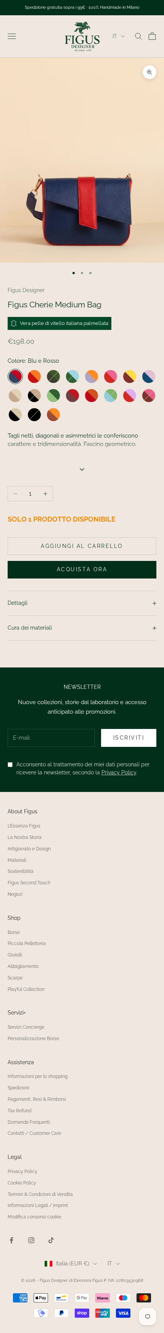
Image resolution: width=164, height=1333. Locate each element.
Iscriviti (129, 738)
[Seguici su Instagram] (31, 1240)
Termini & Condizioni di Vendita (40, 1194)
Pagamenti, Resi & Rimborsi (37, 1099)
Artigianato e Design (29, 849)
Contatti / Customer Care (34, 1133)
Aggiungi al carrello (82, 546)
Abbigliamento (23, 966)
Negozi (15, 894)
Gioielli (15, 955)
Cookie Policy (22, 1183)
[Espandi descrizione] (82, 469)
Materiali (17, 860)
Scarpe (15, 978)
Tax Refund (19, 1110)
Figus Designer (26, 290)
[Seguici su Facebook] (11, 1240)
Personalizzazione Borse (33, 1038)
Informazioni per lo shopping (38, 1076)
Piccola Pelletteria (27, 943)
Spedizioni (18, 1088)
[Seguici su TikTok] (51, 1240)
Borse (14, 932)
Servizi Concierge (26, 1027)
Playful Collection (26, 989)
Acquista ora (82, 569)
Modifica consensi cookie (34, 1217)
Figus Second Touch (29, 882)
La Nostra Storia (25, 837)
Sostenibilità (21, 871)
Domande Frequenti (29, 1122)
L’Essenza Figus (24, 826)
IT (115, 36)
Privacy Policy (118, 772)
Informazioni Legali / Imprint (38, 1205)
